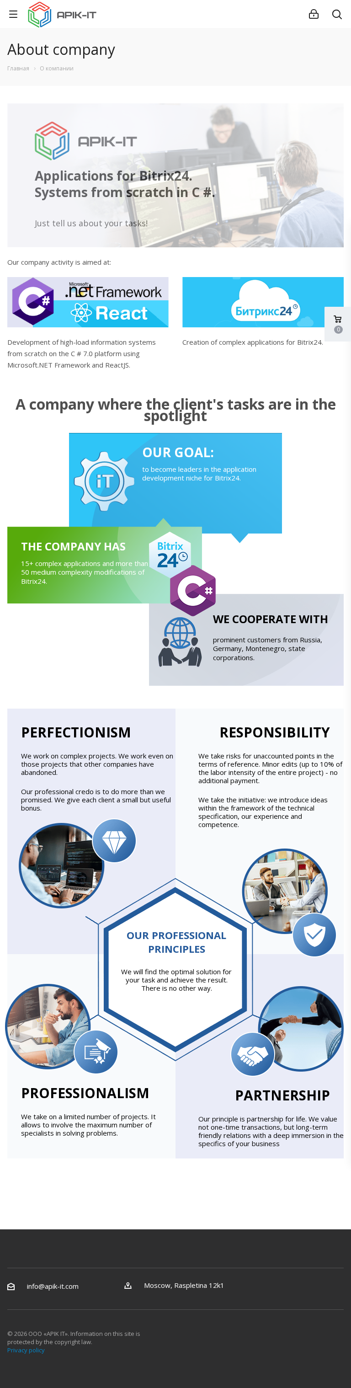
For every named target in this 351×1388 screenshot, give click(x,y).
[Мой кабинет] (314, 14)
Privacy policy (26, 1350)
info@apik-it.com (53, 1286)
